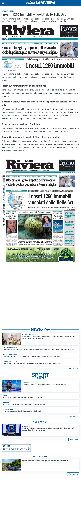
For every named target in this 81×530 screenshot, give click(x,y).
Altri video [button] (74, 440)
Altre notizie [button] (73, 369)
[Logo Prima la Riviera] (40, 2)
